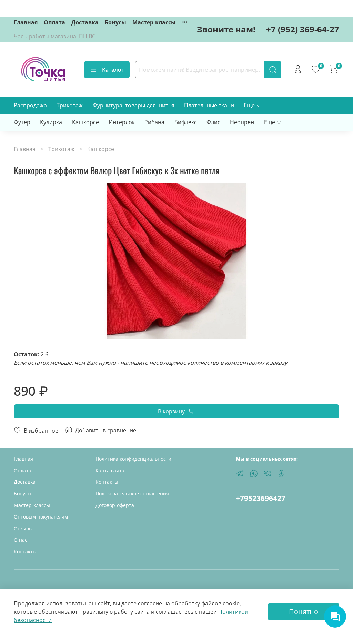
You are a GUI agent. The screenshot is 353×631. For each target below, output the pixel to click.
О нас (20, 539)
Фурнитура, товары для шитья (133, 105)
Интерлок (122, 122)
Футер (22, 122)
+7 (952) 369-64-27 (302, 29)
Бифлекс (185, 122)
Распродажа (30, 105)
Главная (26, 22)
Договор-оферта (114, 505)
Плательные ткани (209, 105)
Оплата (54, 22)
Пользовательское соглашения (132, 493)
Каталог (113, 69)
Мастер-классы (154, 22)
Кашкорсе (85, 122)
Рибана (154, 122)
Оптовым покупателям (41, 516)
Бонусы (115, 22)
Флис (213, 122)
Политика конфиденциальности (133, 458)
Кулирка (51, 122)
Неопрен (242, 122)
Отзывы (23, 528)
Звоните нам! (226, 29)
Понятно (303, 611)
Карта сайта (109, 470)
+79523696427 (260, 498)
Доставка (85, 22)
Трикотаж (70, 105)
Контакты (25, 551)
